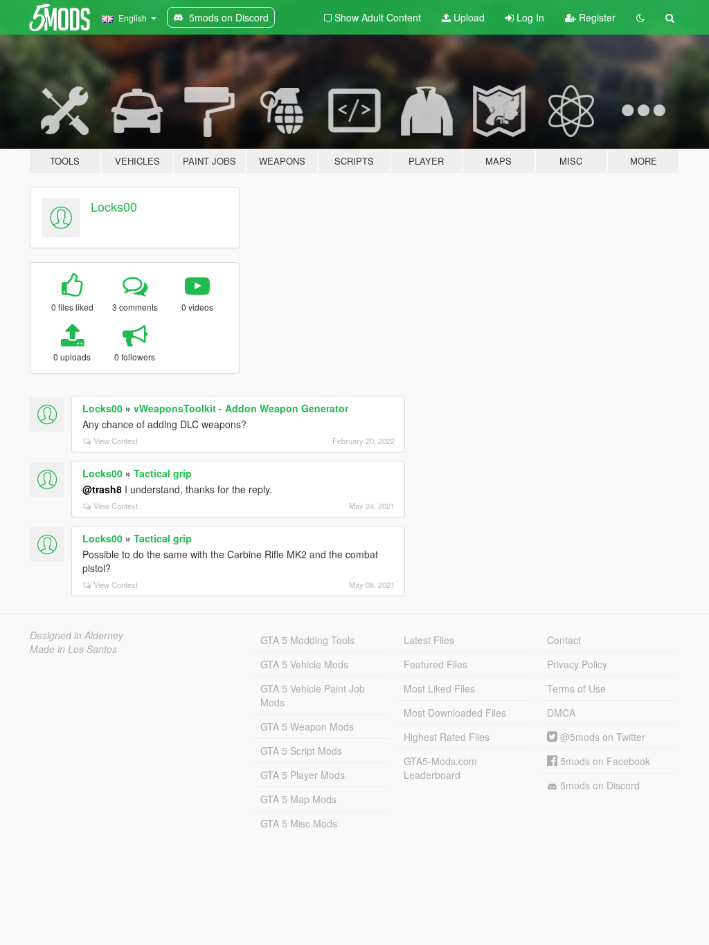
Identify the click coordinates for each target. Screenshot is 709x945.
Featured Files (435, 664)
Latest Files (429, 640)
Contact (564, 640)
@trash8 (102, 489)
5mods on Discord (598, 785)
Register (596, 17)
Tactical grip (163, 473)
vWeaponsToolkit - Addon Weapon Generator (241, 408)
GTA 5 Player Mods (302, 775)
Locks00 (114, 206)
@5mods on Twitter (601, 737)
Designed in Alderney (76, 635)
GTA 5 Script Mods (301, 751)
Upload (468, 17)
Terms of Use (576, 688)
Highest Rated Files (447, 737)
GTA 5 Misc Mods (298, 823)
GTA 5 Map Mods (298, 799)
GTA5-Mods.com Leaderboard (440, 768)
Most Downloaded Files (455, 712)
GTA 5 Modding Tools (307, 640)
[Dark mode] (640, 17)
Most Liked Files (439, 688)
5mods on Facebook (603, 761)
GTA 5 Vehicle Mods (304, 664)
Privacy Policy (577, 664)
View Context (115, 440)
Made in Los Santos (73, 649)
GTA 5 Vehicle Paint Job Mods (312, 695)
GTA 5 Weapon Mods (307, 726)
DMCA (561, 712)
